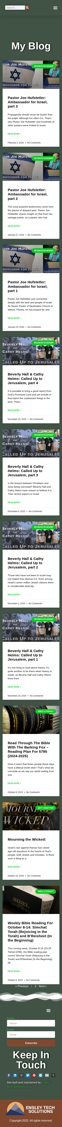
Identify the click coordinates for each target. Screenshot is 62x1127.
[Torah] (47, 1075)
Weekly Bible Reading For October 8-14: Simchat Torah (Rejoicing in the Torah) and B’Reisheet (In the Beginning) (30, 931)
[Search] (27, 7)
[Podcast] (53, 1075)
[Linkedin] (15, 1075)
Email (10, 1029)
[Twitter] (28, 1075)
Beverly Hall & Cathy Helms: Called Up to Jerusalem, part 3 (26, 471)
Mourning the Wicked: (27, 839)
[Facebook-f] (9, 1075)
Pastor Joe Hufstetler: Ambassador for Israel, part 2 (28, 194)
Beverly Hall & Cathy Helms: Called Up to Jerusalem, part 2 (26, 563)
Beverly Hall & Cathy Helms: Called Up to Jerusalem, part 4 (26, 378)
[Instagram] (21, 1075)
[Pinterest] (34, 1075)
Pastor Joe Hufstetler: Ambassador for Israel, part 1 (28, 286)
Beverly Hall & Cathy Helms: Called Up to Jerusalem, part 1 (26, 655)
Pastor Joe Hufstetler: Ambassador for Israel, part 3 (28, 102)
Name (10, 1018)
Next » (43, 986)
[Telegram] (40, 1075)
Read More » (14, 134)
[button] (55, 7)
